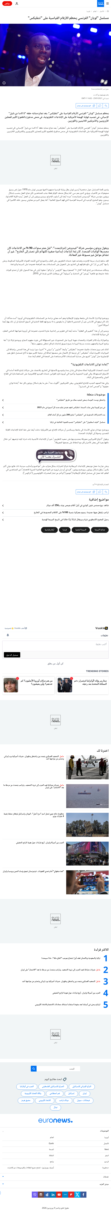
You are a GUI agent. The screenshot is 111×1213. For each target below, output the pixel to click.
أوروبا (106, 1137)
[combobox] (55, 1069)
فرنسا (88, 11)
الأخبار (102, 11)
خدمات (106, 1177)
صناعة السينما (100, 530)
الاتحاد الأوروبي (45, 1100)
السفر (107, 1155)
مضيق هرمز (25, 1100)
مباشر (7, 3)
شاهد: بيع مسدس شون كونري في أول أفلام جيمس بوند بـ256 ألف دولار (77, 505)
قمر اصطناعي (55, 1093)
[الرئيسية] (108, 11)
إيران (85, 1093)
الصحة (51, 1149)
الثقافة (51, 1155)
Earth (51, 1143)
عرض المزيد (104, 1184)
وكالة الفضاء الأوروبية (33, 1093)
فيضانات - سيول (83, 1100)
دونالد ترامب (64, 1100)
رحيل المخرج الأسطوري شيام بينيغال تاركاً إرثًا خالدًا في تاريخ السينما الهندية (75, 519)
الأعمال (106, 1143)
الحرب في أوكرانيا (27, 1086)
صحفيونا (105, 1168)
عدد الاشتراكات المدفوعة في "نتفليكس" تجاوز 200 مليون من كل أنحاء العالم (76, 415)
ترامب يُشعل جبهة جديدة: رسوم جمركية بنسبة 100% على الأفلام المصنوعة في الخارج (71, 512)
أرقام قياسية (49, 530)
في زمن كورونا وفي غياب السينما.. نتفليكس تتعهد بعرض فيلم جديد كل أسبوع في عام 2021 (71, 407)
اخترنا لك (103, 751)
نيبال (55, 1107)
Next (106, 1149)
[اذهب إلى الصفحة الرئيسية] (100, 3)
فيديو (106, 1161)
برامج (52, 1161)
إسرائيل (71, 1093)
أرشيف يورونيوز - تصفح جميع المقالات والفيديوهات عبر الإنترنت (30, 1168)
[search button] (34, 1069)
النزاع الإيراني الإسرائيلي (81, 1086)
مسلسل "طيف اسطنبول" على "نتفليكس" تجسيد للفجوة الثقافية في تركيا (77, 422)
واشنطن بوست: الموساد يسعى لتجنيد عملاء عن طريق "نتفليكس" (81, 400)
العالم (95, 11)
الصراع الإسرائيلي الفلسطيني (53, 1086)
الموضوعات (104, 1131)
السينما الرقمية (80, 530)
